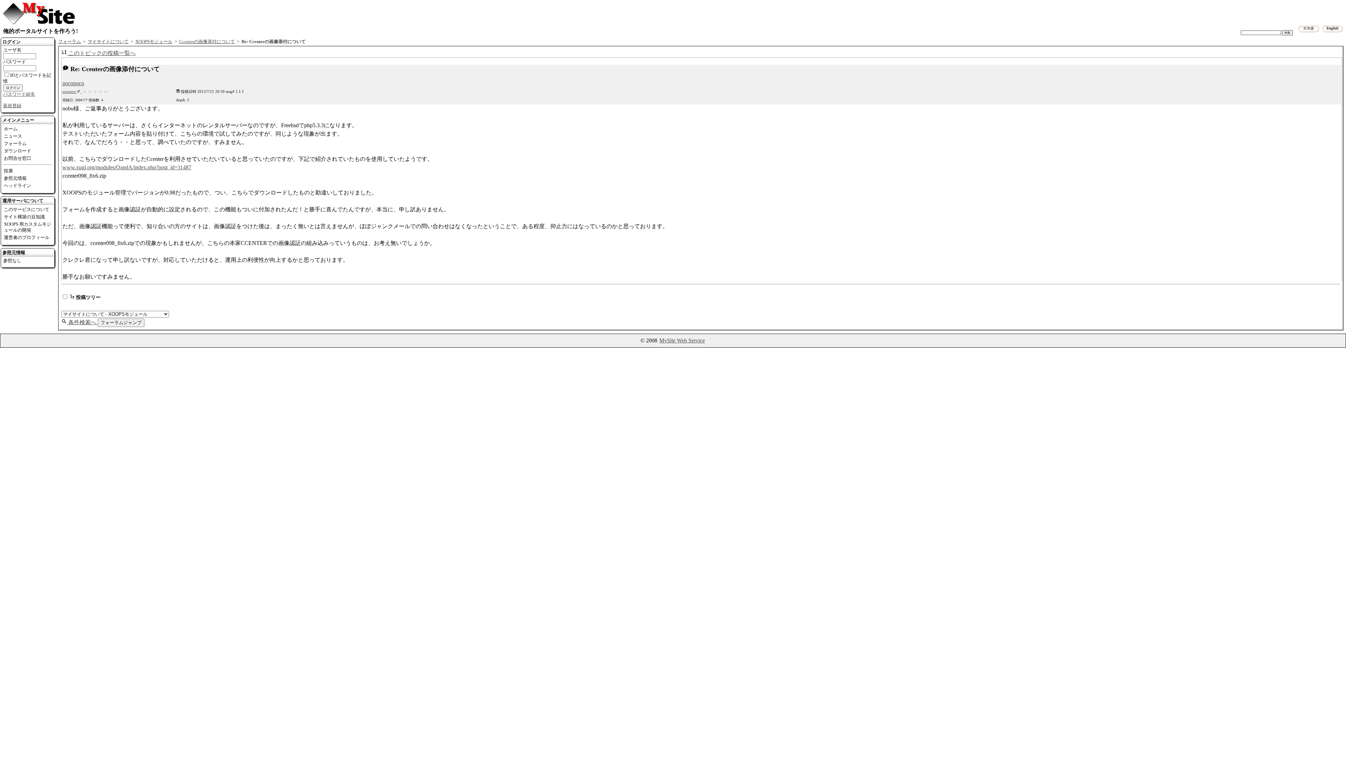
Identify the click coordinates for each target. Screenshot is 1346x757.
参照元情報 (15, 178)
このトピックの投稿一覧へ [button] (101, 53)
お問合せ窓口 (17, 158)
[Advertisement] (713, 10)
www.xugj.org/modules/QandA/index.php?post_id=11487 (126, 167)
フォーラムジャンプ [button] (121, 322)
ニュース (13, 136)
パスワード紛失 (19, 94)
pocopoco (73, 83)
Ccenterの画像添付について (207, 41)
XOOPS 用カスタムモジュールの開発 (27, 227)
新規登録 (12, 105)
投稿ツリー (88, 297)
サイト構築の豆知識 (24, 216)
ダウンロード (17, 151)
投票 (8, 170)
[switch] (65, 296)
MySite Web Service (682, 340)
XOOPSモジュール (153, 41)
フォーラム (15, 143)
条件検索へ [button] (82, 322)
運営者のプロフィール (26, 237)
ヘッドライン (17, 185)
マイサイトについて (108, 41)
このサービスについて (26, 209)
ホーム (11, 128)
